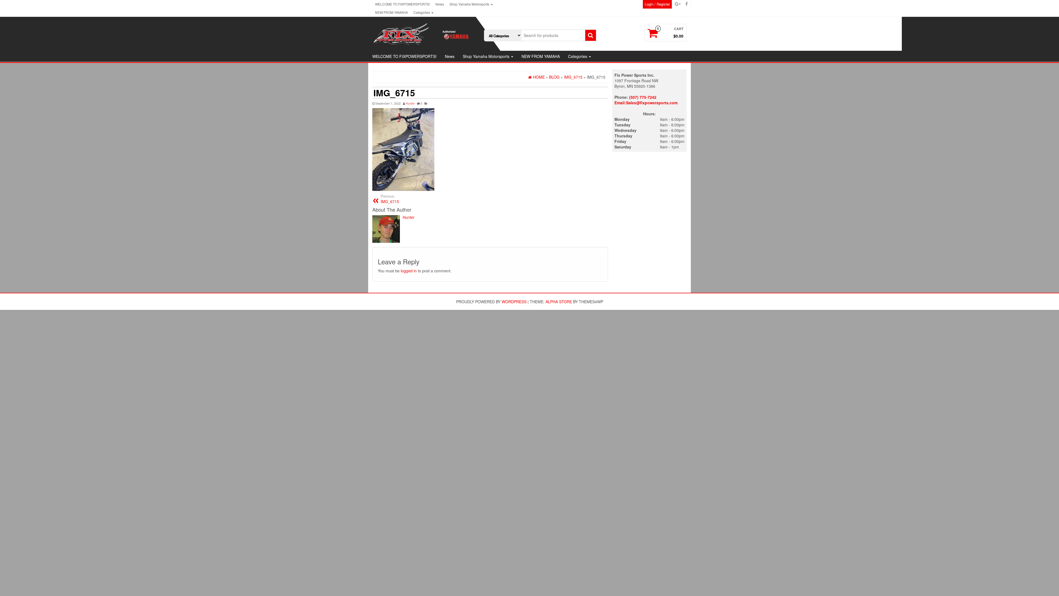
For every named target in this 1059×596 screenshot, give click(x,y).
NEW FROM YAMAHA (391, 12)
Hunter (410, 103)
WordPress (514, 301)
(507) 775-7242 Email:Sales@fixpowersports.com (646, 99)
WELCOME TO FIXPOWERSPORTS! (402, 4)
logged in (409, 270)
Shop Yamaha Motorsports (470, 4)
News (439, 4)
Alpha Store (558, 301)
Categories (422, 12)
